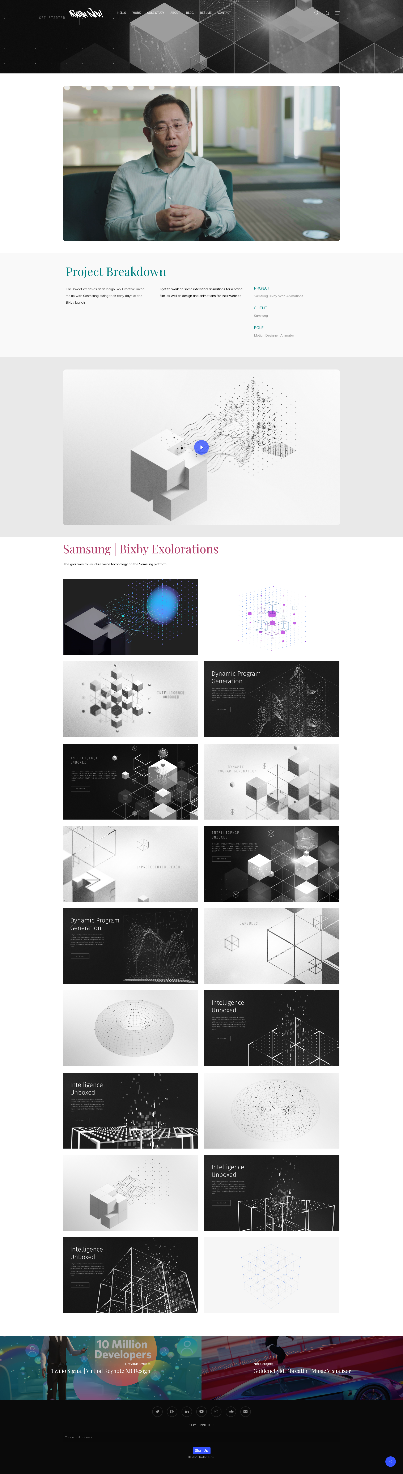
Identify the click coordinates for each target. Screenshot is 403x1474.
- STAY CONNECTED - (201, 1425)
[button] (337, 13)
